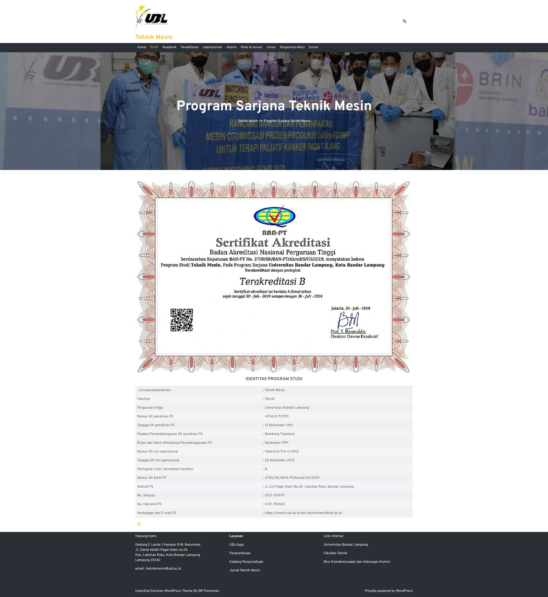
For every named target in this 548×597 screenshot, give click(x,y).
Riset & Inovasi (251, 47)
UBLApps (236, 545)
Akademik (169, 47)
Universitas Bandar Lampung (346, 545)
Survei (313, 47)
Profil (154, 47)
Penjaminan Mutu (292, 47)
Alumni (231, 47)
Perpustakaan (240, 553)
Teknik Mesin (153, 37)
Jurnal (271, 47)
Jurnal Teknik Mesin (244, 570)
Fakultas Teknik (335, 553)
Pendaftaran (189, 47)
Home (141, 47)
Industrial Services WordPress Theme (164, 591)
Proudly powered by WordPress (389, 591)
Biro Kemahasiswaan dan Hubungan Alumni (357, 562)
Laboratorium (212, 47)
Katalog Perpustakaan (246, 562)
